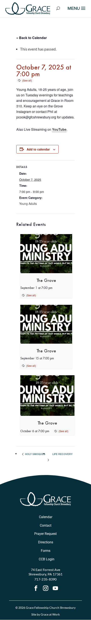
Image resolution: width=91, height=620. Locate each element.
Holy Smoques (34, 454)
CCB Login (46, 559)
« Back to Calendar (31, 37)
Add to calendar (38, 149)
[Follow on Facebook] (36, 589)
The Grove (46, 280)
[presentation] (46, 253)
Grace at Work (50, 614)
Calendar (45, 517)
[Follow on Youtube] (55, 589)
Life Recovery (62, 454)
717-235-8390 (45, 579)
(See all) (27, 80)
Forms (45, 551)
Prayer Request (45, 534)
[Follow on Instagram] (45, 589)
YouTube (59, 129)
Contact (45, 525)
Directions (45, 542)
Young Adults (28, 203)
